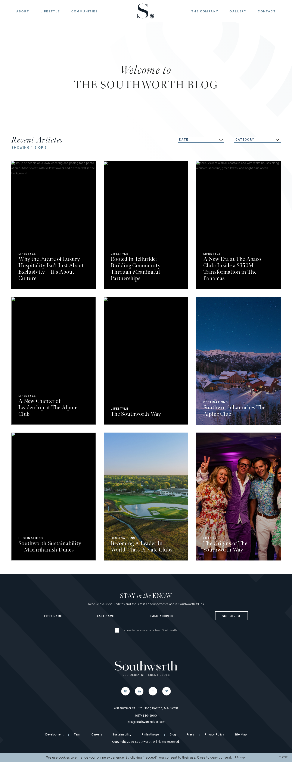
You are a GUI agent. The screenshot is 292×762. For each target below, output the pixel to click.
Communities (84, 12)
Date (183, 140)
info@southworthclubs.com (146, 722)
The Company (204, 12)
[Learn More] (53, 225)
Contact (267, 12)
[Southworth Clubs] (146, 668)
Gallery (238, 12)
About (22, 12)
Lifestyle (50, 12)
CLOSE (283, 758)
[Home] (146, 11)
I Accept (240, 758)
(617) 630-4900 (146, 716)
